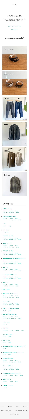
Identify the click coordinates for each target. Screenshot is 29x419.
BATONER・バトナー (8, 334)
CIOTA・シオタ (6, 301)
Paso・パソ (5, 328)
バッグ (4, 226)
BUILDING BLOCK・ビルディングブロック (13, 352)
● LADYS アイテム (7, 208)
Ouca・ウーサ (6, 229)
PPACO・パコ (6, 322)
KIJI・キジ (5, 267)
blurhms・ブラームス (8, 358)
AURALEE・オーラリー (8, 250)
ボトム (16, 211)
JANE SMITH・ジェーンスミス (10, 293)
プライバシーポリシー (6, 410)
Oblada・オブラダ (7, 243)
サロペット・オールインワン (9, 220)
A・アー (5, 223)
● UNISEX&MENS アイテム (9, 216)
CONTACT (26, 406)
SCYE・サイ (6, 282)
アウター (5, 211)
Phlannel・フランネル (8, 365)
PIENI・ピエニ (6, 340)
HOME (2, 406)
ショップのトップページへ (14, 26)
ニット (4, 336)
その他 (17, 212)
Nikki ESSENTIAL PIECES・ (10, 314)
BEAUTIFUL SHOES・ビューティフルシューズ (14, 346)
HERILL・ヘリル (7, 379)
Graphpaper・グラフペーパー (10, 274)
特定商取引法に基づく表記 (22, 410)
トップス (11, 211)
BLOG (17, 406)
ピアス (11, 330)
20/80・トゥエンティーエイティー (11, 308)
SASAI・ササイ (6, 289)
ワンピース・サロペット (8, 212)
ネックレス (5, 330)
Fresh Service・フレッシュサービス (12, 373)
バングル (17, 330)
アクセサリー (6, 232)
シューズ (5, 324)
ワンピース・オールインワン (9, 239)
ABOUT (10, 406)
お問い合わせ (14, 29)
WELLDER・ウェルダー (8, 235)
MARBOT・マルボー (8, 385)
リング (22, 330)
